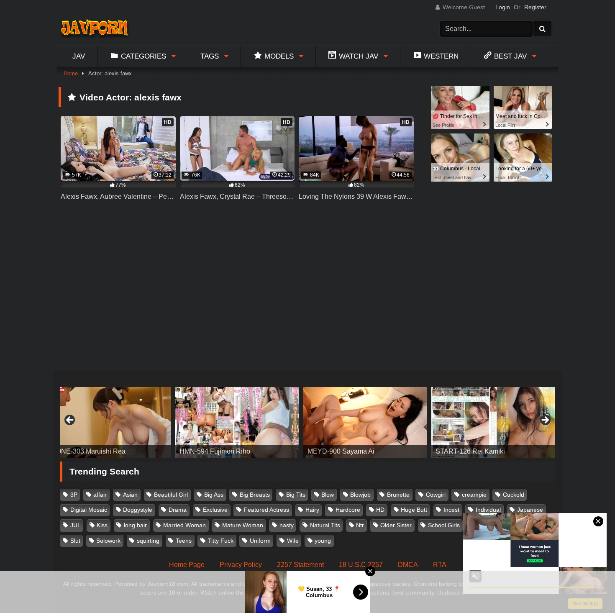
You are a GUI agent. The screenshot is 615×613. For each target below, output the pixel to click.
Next (544, 420)
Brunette (398, 494)
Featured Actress (266, 509)
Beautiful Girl (171, 494)
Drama (178, 509)
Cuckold (513, 494)
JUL (75, 525)
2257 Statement (300, 564)
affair (100, 494)
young (323, 540)
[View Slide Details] (164, 422)
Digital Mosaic (88, 509)
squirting (148, 540)
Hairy (312, 509)
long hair (135, 525)
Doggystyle (137, 509)
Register (535, 7)
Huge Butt (414, 509)
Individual (488, 509)
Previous (70, 420)
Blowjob (360, 494)
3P (73, 494)
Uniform (260, 540)
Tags (209, 56)
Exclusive (215, 509)
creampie (474, 494)
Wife (293, 540)
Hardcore (348, 509)
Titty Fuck (220, 540)
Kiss (102, 525)
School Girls (444, 525)
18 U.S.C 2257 (361, 564)
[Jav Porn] (94, 29)
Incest (451, 509)
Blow (327, 494)
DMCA (408, 564)
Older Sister (396, 525)
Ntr (360, 525)
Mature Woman (242, 525)
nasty (286, 525)
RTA (439, 564)
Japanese (530, 509)
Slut (75, 540)
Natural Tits (325, 525)
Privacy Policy (241, 564)
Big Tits (295, 494)
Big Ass (213, 494)
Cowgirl (436, 494)
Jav (78, 56)
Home (71, 73)
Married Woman (184, 525)
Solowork (108, 540)
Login (502, 7)
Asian (130, 494)
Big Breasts (255, 494)
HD (380, 509)
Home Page (187, 564)
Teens (184, 540)
